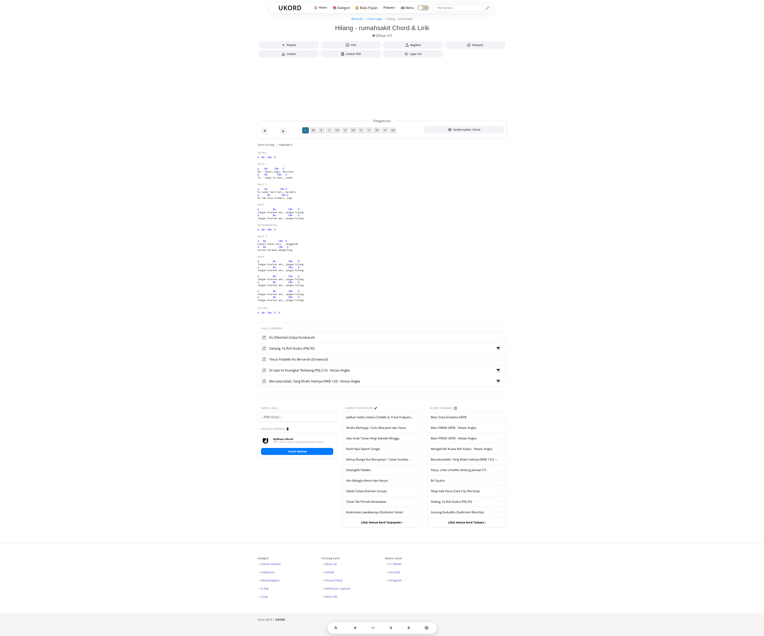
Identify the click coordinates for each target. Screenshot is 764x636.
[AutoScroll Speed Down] (408, 628)
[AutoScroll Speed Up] (391, 628)
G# (393, 130)
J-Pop (264, 596)
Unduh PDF (353, 54)
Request (389, 7)
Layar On (416, 54)
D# (353, 130)
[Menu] (426, 628)
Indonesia (267, 572)
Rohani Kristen (271, 564)
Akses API (331, 596)
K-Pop (265, 588)
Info (353, 45)
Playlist (291, 45)
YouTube (394, 572)
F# (377, 130)
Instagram (395, 580)
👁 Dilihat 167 (382, 35)
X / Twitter (395, 564)
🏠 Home (320, 7)
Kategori (263, 558)
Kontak (329, 572)
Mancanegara (270, 580)
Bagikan (415, 45)
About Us (331, 564)
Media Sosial (393, 558)
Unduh (291, 54)
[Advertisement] (382, 89)
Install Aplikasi (297, 451)
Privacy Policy (333, 580)
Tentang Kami (330, 558)
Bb (313, 130)
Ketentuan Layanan (338, 588)
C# (337, 130)
